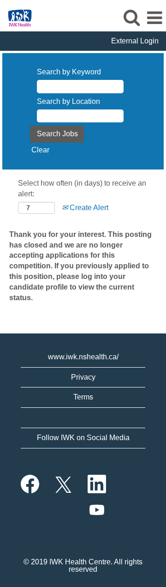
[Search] (131, 17)
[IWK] (16, 17)
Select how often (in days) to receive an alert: (82, 188)
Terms (83, 397)
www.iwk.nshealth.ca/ (83, 357)
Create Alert (88, 208)
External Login (135, 41)
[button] (154, 18)
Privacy (83, 377)
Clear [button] (40, 150)
